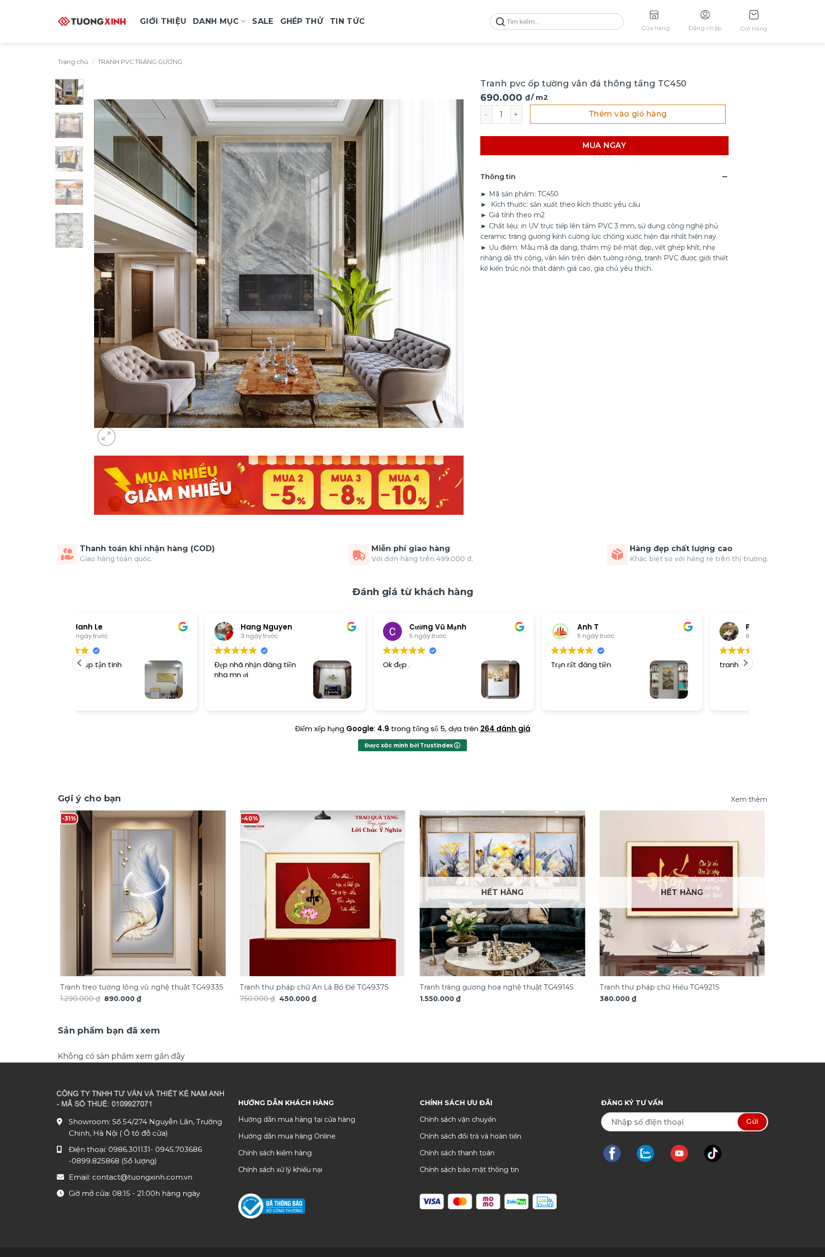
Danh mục (216, 21)
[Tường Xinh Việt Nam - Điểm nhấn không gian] (92, 21)
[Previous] (79, 879)
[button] (753, 21)
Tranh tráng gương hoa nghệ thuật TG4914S (497, 987)
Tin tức (347, 21)
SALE (262, 21)
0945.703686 (178, 1149)
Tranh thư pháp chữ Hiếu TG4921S (659, 987)
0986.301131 (129, 1149)
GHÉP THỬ (302, 21)
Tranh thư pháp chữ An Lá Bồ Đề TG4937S (314, 987)
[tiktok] (717, 1153)
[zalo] (650, 1153)
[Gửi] (500, 22)
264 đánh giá (505, 729)
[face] (617, 1153)
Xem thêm (749, 799)
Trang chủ (73, 61)
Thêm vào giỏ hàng (628, 113)
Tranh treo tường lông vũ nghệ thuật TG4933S (141, 987)
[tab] (109, 1031)
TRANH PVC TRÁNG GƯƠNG (140, 61)
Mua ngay (604, 145)
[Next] (745, 879)
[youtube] (684, 1153)
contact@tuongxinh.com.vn (142, 1177)
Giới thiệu (163, 21)
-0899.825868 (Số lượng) (113, 1160)
